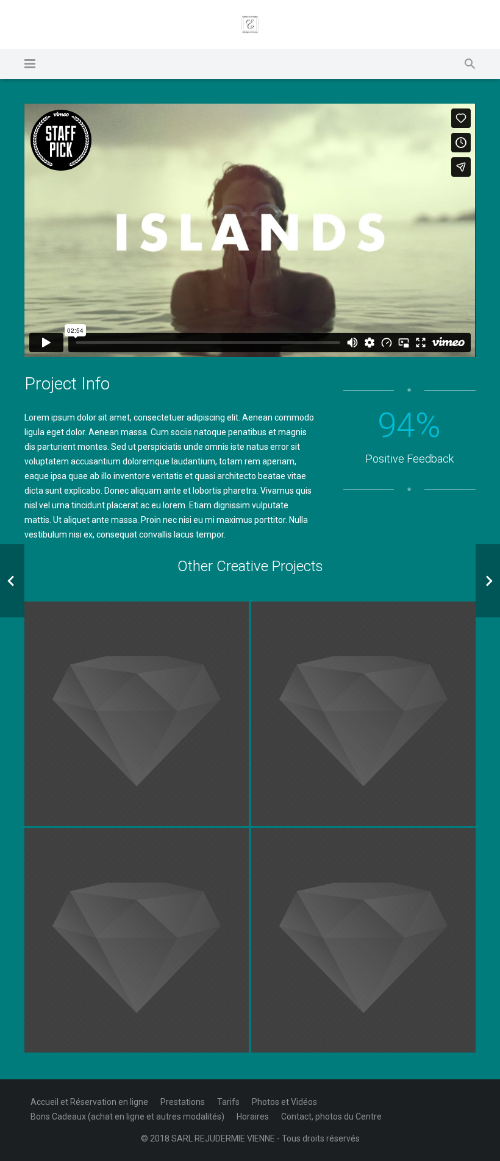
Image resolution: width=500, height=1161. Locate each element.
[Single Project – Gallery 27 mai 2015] (363, 940)
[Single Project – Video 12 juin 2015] (363, 714)
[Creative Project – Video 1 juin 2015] (136, 940)
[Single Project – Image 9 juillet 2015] (136, 714)
